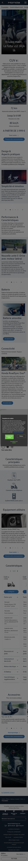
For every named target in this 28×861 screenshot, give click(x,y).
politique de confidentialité (18, 432)
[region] (14, 430)
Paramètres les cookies (14, 442)
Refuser (21, 436)
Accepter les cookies (9, 437)
